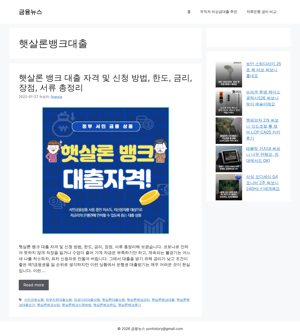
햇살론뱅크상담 (48, 305)
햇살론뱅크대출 (163, 300)
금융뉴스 (30, 11)
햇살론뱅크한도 (104, 305)
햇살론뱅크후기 (129, 305)
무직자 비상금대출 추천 (218, 11)
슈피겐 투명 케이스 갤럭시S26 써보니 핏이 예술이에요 (263, 98)
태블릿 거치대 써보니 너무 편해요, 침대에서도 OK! (263, 154)
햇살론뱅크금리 (138, 300)
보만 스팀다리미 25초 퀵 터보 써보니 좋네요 (263, 69)
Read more (33, 285)
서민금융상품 (34, 300)
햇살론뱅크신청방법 (76, 305)
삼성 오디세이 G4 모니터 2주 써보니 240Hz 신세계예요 (263, 182)
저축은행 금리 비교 (262, 11)
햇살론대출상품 (113, 300)
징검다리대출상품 (87, 300)
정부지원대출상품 (59, 300)
